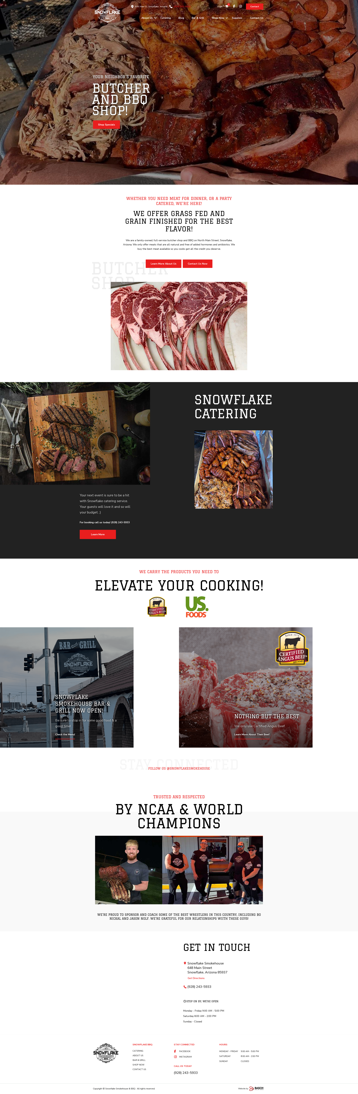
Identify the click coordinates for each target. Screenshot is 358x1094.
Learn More (98, 534)
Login (219, 6)
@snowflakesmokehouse (188, 768)
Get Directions (196, 978)
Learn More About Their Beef (251, 734)
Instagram (185, 1056)
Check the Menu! (65, 734)
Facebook (184, 1051)
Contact (254, 6)
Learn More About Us (111, 119)
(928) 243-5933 (182, 6)
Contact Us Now (197, 263)
